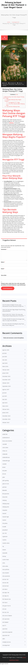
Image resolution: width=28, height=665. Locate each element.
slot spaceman (5, 619)
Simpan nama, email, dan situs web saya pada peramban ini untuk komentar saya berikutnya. (13, 284)
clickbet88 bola (6, 457)
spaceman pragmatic (7, 632)
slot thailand (5, 622)
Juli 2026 (4, 353)
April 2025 (4, 402)
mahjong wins (5, 506)
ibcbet (3, 467)
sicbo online (5, 566)
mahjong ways (11, 84)
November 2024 (6, 419)
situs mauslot (5, 572)
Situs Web (3, 275)
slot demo (4, 589)
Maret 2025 (5, 406)
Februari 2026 (5, 369)
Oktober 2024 (5, 422)
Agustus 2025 (5, 389)
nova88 (4, 526)
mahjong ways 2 (18, 84)
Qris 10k (4, 533)
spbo (3, 638)
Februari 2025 (5, 409)
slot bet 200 (5, 582)
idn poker (4, 470)
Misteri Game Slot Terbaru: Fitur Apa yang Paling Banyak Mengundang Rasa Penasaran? (13, 315)
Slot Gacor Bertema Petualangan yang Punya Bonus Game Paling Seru (13, 324)
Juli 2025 (4, 392)
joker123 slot (5, 483)
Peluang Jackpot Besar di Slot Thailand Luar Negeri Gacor (13, 5)
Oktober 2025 (5, 383)
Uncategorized (15, 22)
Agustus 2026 (5, 350)
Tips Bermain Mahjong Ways (12, 106)
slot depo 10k (5, 592)
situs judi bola (5, 569)
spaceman (4, 628)
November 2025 (6, 379)
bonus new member (7, 441)
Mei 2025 (4, 399)
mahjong (20, 83)
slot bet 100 (5, 579)
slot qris (4, 609)
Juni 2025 (4, 396)
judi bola (4, 487)
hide (17, 94)
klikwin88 (4, 490)
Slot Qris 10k (5, 612)
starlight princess (6, 642)
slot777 (4, 625)
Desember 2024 (6, 416)
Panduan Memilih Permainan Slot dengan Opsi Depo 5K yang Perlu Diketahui (13, 319)
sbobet (4, 549)
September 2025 (6, 386)
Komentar (4, 249)
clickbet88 (4, 454)
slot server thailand (7, 615)
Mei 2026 (4, 360)
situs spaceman (6, 576)
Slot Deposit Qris (6, 599)
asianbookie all (5, 437)
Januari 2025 (5, 412)
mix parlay (4, 523)
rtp (3, 546)
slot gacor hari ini (6, 605)
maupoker (4, 510)
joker (3, 477)
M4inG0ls (5, 83)
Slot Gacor (4, 602)
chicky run (4, 450)
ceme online (5, 447)
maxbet (4, 520)
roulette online (5, 543)
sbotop (4, 556)
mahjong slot (5, 84)
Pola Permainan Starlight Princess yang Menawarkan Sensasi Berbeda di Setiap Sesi (13, 305)
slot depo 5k (5, 596)
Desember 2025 (6, 376)
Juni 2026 (4, 356)
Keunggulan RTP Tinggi (13, 102)
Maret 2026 (5, 366)
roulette (4, 539)
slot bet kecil (5, 586)
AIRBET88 (4, 434)
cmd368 (4, 464)
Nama (3, 262)
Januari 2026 (5, 373)
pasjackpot (5, 530)
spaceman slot (5, 635)
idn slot (4, 474)
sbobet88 (4, 553)
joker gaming (5, 480)
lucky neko (4, 497)
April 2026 (4, 363)
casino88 (4, 444)
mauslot (4, 513)
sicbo (3, 563)
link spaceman (5, 493)
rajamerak (4, 536)
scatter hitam (5, 559)
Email (3, 268)
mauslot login (5, 516)
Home (8, 22)
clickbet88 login (6, 460)
